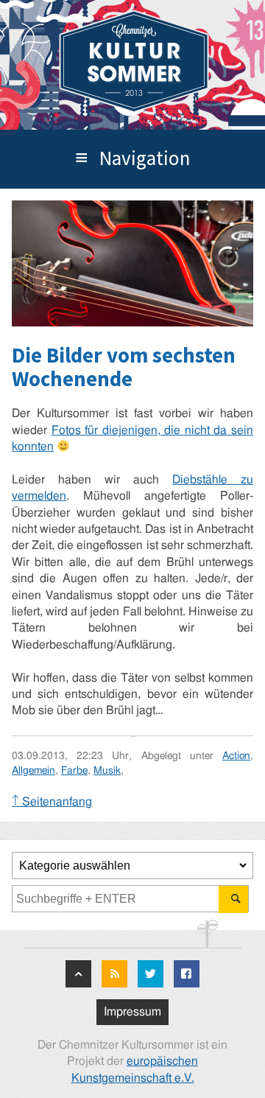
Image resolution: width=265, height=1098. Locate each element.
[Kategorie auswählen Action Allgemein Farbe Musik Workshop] (132, 865)
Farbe (74, 770)
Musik (107, 770)
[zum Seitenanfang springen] (78, 973)
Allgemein (33, 770)
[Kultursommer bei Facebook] (186, 973)
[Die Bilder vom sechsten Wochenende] (132, 263)
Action (236, 755)
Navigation (144, 157)
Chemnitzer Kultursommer (134, 61)
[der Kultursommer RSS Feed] (114, 973)
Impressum (132, 1012)
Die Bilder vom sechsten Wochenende (124, 367)
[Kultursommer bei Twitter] (150, 973)
